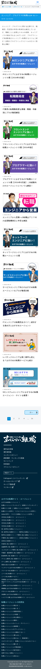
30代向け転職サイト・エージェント (12, 520)
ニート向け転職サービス (9, 576)
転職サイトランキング (29, 505)
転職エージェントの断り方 (9, 644)
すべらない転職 (7, 6)
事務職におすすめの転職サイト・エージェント (16, 588)
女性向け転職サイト (7, 541)
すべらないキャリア (11, 481)
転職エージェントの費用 (9, 620)
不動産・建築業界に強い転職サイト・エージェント (17, 553)
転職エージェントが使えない (10, 638)
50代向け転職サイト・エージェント (12, 526)
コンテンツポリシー (11, 455)
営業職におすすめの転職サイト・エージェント (16, 579)
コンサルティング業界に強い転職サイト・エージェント (18, 550)
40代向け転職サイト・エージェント (12, 523)
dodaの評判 (5, 514)
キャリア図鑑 (9, 484)
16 (32, 418)
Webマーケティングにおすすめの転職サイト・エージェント (18, 582)
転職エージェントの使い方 (9, 608)
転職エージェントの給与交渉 (10, 650)
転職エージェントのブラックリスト (12, 629)
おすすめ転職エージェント (9, 502)
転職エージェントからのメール (25, 641)
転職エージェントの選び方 (9, 605)
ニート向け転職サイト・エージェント (13, 573)
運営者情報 (8, 452)
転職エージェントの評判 (21, 508)
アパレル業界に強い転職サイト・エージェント (16, 558)
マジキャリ (8, 487)
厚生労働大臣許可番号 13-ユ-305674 (20, 664)
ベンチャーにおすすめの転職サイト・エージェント (17, 567)
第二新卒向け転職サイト (9, 532)
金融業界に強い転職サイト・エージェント (14, 547)
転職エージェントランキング (10, 505)
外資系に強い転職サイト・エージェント (13, 544)
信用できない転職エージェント (11, 653)
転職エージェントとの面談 (9, 614)
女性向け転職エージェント (27, 538)
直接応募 (25, 638)
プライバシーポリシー (12, 467)
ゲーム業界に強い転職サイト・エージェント (15, 561)
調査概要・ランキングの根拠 (14, 458)
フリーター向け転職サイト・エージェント (14, 570)
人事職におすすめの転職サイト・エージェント (16, 585)
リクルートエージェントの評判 (25, 511)
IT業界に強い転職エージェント (26, 535)
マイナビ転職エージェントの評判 (21, 514)
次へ (31, 412)
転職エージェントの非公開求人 (11, 617)
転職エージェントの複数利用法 (11, 611)
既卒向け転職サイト (7, 535)
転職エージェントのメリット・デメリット (14, 623)
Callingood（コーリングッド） (15, 478)
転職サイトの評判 (7, 511)
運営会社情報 (8, 449)
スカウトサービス (7, 641)
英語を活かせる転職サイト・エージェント (14, 564)
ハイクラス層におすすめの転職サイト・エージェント (18, 597)
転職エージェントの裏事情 (9, 626)
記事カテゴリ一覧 (17, 6)
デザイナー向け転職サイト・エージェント (14, 591)
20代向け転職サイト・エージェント (12, 517)
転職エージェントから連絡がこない (12, 632)
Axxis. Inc (18, 661)
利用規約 (7, 464)
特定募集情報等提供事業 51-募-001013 (20, 666)
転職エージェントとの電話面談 (11, 647)
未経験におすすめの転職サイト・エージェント (16, 594)
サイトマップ (8, 461)
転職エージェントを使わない (10, 656)
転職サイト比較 (6, 508)
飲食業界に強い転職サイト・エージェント (14, 556)
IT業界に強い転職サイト (9, 538)
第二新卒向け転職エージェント (11, 529)
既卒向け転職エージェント (27, 532)
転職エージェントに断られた (10, 635)
